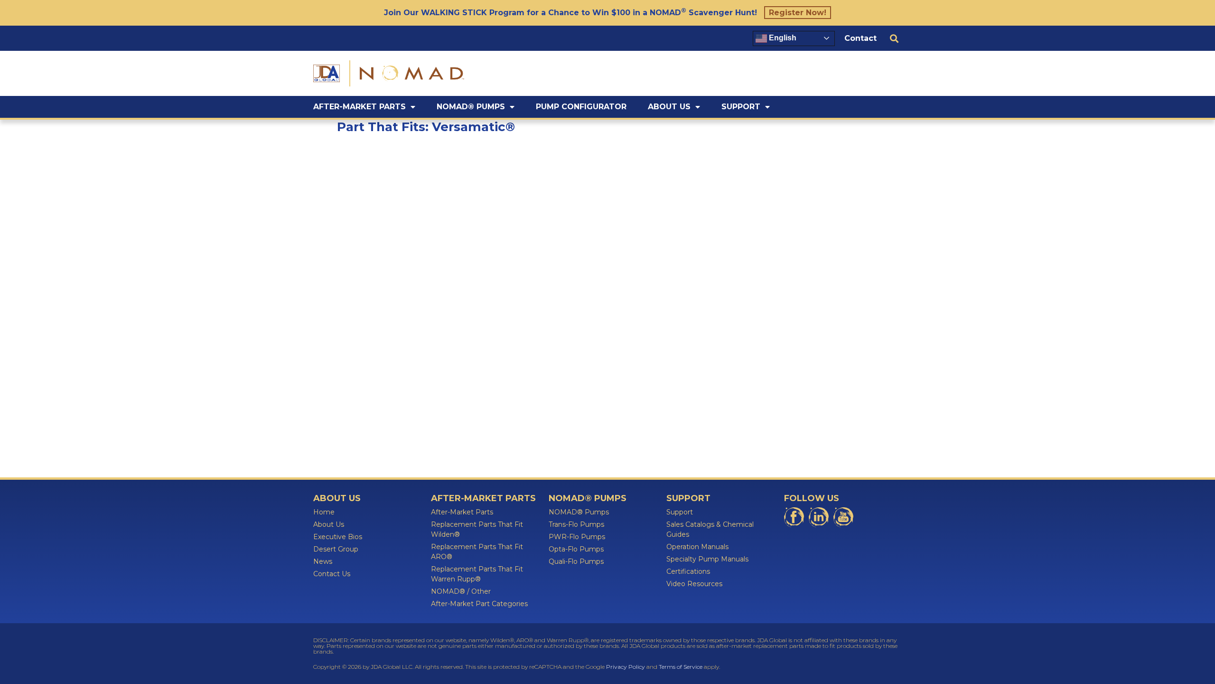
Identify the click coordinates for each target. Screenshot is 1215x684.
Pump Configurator (581, 106)
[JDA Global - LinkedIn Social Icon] (819, 517)
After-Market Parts (359, 106)
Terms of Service (680, 666)
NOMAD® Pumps (471, 106)
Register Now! (797, 12)
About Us (669, 106)
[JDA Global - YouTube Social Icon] (843, 517)
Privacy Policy (625, 666)
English (781, 38)
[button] (894, 38)
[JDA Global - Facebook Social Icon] (794, 517)
